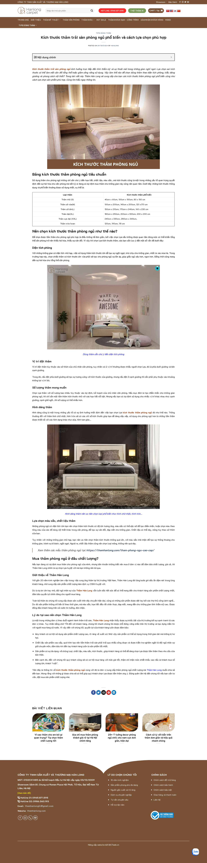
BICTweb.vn (114, 844)
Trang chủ (23, 20)
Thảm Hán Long (154, 669)
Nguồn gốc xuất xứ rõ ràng (123, 790)
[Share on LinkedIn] (114, 692)
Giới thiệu (36, 20)
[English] (171, 11)
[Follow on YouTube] (35, 817)
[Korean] (175, 11)
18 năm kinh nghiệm (120, 780)
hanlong (115, 46)
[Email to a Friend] (103, 692)
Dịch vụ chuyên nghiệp (121, 794)
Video (168, 20)
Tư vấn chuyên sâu (119, 799)
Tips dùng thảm (27, 25)
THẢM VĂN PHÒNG (71, 20)
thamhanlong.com (36, 810)
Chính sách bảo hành (163, 785)
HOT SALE (101, 20)
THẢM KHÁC (87, 20)
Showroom (160, 2)
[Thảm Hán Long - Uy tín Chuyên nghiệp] (29, 10)
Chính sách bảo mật (163, 790)
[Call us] (30, 817)
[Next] (170, 726)
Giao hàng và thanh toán (165, 794)
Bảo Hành (172, 2)
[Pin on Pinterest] (108, 692)
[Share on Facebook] (93, 692)
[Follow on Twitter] (185, 2)
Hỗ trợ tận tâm (117, 804)
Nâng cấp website (96, 844)
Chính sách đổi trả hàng (165, 780)
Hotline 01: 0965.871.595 (34, 797)
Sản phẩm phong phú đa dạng (124, 785)
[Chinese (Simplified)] (179, 11)
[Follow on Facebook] (180, 2)
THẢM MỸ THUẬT (51, 20)
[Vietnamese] (168, 11)
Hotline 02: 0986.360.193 (34, 801)
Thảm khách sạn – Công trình (123, 20)
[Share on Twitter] (98, 692)
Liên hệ (157, 799)
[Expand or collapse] (171, 57)
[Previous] (36, 726)
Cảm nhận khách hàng (152, 20)
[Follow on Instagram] (182, 2)
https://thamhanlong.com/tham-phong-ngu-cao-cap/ (120, 550)
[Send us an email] (188, 2)
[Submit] (91, 10)
